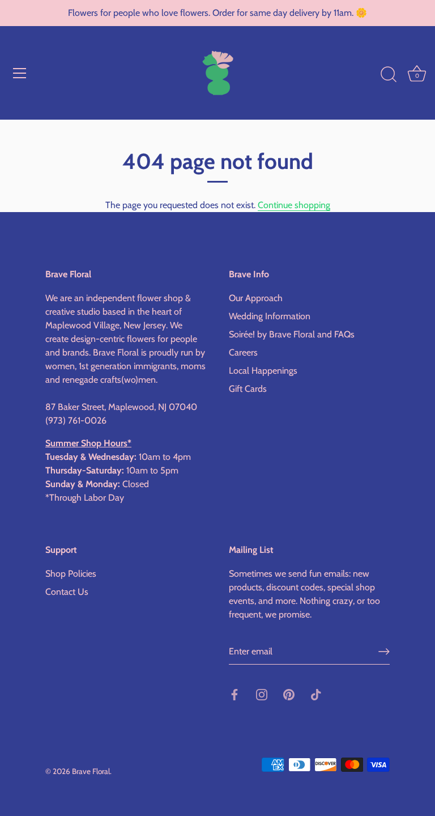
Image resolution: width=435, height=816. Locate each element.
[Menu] (19, 73)
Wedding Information (269, 316)
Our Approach (256, 298)
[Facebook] (234, 693)
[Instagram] (261, 693)
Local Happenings (263, 370)
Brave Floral (91, 771)
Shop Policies (70, 573)
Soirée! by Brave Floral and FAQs (292, 334)
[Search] (388, 74)
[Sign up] (384, 651)
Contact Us (66, 591)
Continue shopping (294, 205)
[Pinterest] (289, 693)
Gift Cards (248, 388)
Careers (243, 352)
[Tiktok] (316, 693)
